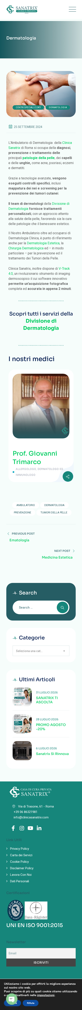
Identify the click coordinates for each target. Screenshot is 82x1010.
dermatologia (54, 505)
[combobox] (41, 651)
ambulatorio (25, 505)
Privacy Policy (19, 849)
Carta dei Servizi (21, 855)
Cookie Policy (19, 862)
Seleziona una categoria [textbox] (32, 651)
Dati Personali (19, 881)
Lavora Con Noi (21, 875)
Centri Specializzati (28, 107)
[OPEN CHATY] (11, 999)
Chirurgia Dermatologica (26, 248)
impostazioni (45, 995)
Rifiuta (30, 1003)
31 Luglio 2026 (47, 692)
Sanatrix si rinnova (52, 754)
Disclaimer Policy (21, 868)
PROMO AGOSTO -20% (51, 727)
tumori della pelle (54, 512)
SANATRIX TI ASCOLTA (47, 700)
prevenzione (22, 512)
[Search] (62, 607)
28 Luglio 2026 (47, 719)
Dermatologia (58, 107)
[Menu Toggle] (71, 9)
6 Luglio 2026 (46, 748)
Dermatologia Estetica (43, 243)
